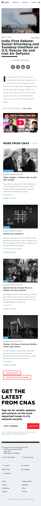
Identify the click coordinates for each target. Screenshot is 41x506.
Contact (24, 491)
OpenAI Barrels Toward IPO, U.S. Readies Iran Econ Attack (17, 289)
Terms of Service (19, 434)
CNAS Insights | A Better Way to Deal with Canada (20, 178)
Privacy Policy (6, 434)
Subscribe (33, 426)
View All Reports (12, 373)
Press (23, 488)
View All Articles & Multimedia (17, 377)
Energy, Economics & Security (12, 174)
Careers (4, 491)
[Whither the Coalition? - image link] (20, 216)
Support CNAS (26, 481)
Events (4, 485)
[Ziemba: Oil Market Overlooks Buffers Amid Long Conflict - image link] (20, 326)
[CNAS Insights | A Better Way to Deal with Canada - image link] (20, 159)
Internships (5, 488)
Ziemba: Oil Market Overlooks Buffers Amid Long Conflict (20, 345)
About (4, 481)
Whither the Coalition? (13, 234)
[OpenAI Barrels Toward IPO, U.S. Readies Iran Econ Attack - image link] (20, 270)
